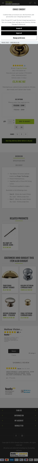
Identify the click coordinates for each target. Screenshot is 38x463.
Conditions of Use (14, 42)
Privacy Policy (5, 42)
